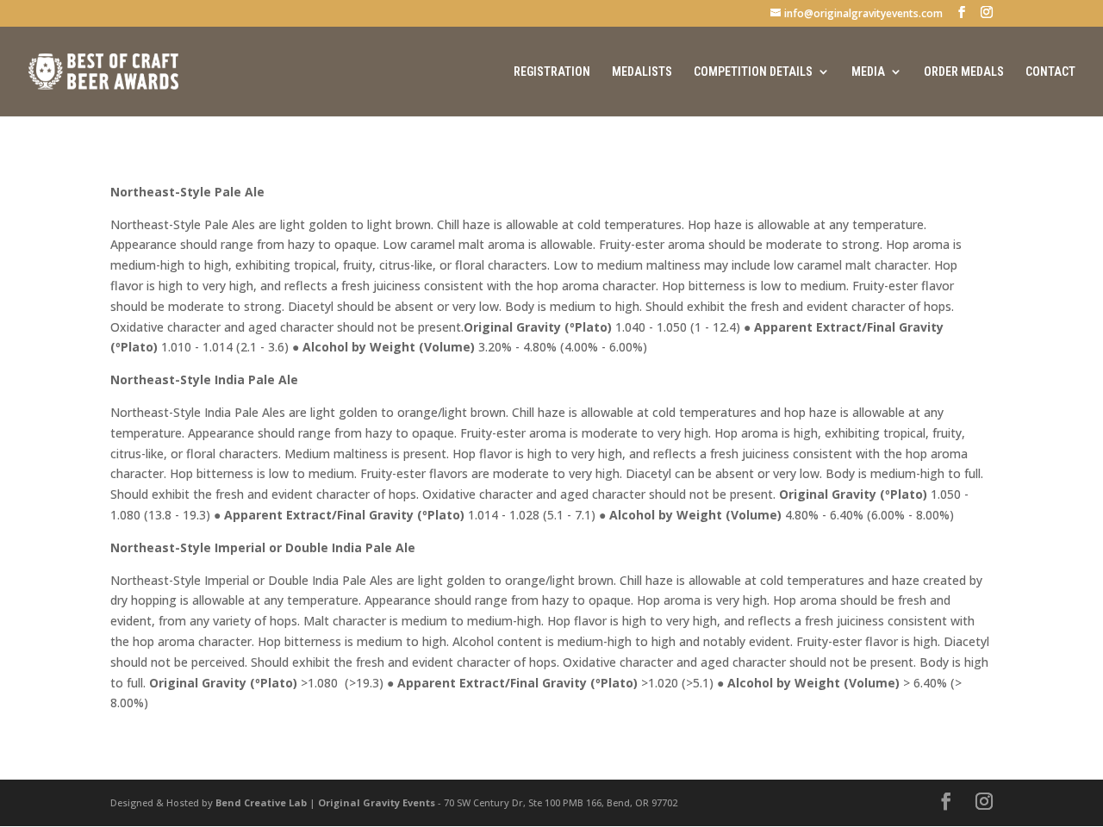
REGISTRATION (552, 71)
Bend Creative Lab (261, 802)
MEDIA (868, 71)
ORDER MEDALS (964, 71)
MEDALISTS (642, 71)
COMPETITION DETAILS (753, 71)
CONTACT (1050, 71)
